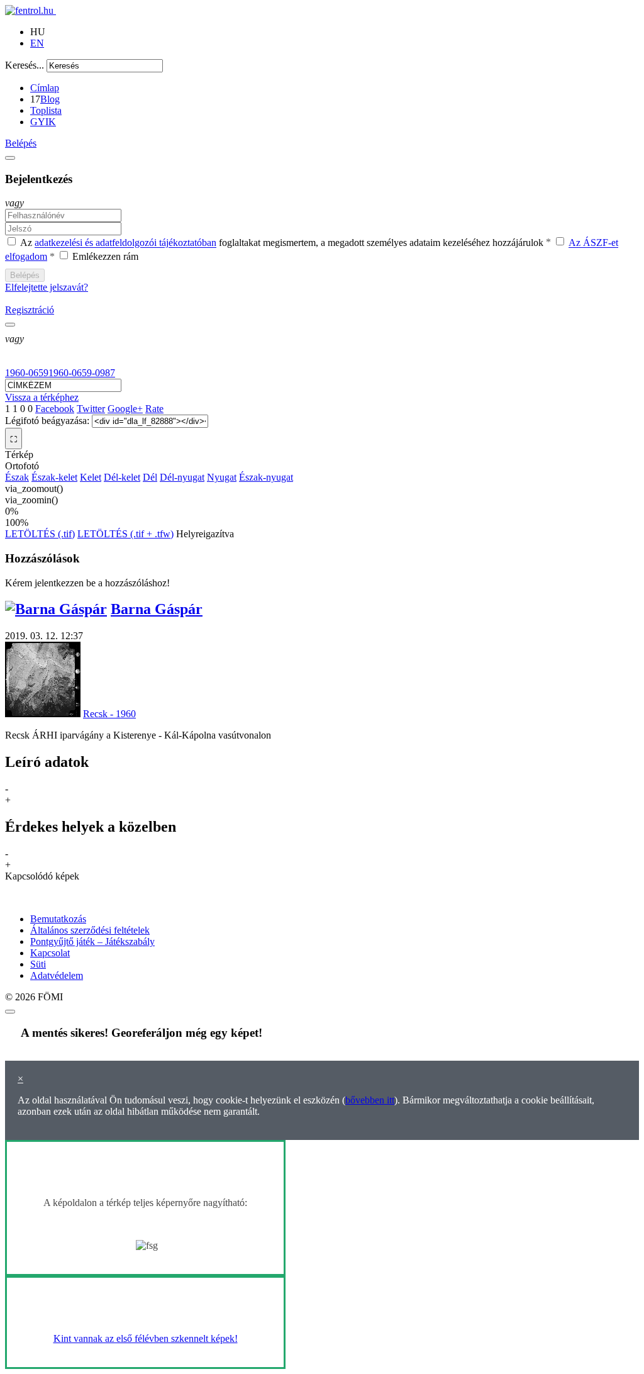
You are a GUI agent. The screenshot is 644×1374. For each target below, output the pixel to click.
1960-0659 (26, 372)
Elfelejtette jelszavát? (46, 287)
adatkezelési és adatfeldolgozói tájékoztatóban (125, 243)
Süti (38, 964)
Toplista (46, 110)
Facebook (54, 408)
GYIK (43, 121)
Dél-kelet (122, 477)
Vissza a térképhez (42, 397)
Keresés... (24, 65)
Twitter (91, 408)
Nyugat (221, 477)
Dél (150, 477)
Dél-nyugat (182, 477)
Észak (17, 477)
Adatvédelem (56, 975)
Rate (154, 408)
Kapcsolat (50, 952)
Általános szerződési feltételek (90, 930)
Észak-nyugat (266, 477)
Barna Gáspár (157, 609)
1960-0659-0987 (81, 372)
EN (37, 43)
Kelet (90, 477)
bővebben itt (369, 1100)
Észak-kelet (54, 477)
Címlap (44, 87)
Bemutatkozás (58, 918)
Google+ (125, 408)
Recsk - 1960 (109, 713)
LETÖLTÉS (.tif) (40, 533)
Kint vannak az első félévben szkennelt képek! (145, 1338)
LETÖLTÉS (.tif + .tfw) (125, 533)
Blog (50, 99)
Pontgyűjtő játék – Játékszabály (92, 941)
